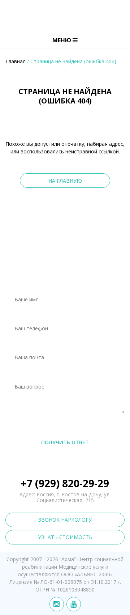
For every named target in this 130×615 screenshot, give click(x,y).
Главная (15, 61)
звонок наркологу (65, 519)
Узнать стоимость (65, 537)
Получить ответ (65, 442)
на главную (65, 180)
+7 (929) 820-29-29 (65, 483)
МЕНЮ (62, 40)
